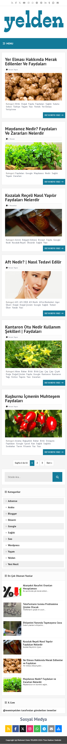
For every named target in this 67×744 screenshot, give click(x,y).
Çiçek (57, 371)
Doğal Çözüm (26, 305)
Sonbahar (10, 446)
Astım (18, 240)
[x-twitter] (20, 3)
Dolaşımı (50, 440)
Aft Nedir (33, 302)
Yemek (37, 106)
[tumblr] (49, 3)
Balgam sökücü (29, 240)
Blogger (12, 513)
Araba (11, 507)
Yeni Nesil (13, 564)
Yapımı (22, 377)
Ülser (8, 307)
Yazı (31, 106)
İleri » (49, 463)
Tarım (19, 446)
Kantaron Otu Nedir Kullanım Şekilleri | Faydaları (32, 329)
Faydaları (39, 104)
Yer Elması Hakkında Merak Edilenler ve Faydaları (31, 61)
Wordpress (14, 545)
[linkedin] (45, 3)
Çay (46, 371)
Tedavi (52, 305)
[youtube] (24, 3)
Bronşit (41, 240)
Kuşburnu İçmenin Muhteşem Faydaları (32, 398)
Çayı (51, 371)
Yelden (11, 557)
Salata (56, 104)
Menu (9, 43)
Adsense (12, 501)
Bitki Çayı (38, 371)
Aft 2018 (24, 302)
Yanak (15, 307)
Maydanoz (39, 173)
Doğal (24, 104)
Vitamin (27, 446)
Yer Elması (47, 106)
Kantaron (46, 374)
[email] (58, 3)
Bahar (24, 371)
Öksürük (31, 242)
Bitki (17, 104)
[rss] (12, 3)
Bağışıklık (27, 440)
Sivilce (14, 377)
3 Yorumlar (12, 206)
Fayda (31, 104)
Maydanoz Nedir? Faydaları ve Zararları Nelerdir (31, 131)
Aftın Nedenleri (46, 302)
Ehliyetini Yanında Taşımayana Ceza (42, 622)
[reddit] (53, 3)
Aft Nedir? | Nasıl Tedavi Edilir (33, 262)
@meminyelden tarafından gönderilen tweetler (29, 710)
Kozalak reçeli (19, 242)
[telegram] (37, 3)
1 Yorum (11, 139)
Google (29, 173)
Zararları (17, 176)
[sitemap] (58, 729)
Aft (16, 302)
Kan (33, 443)
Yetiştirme (11, 109)
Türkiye (16, 106)
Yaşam (24, 106)
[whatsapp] (33, 3)
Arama (18, 440)
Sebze (9, 106)
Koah (8, 242)
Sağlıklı (47, 443)
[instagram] (28, 3)
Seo (10, 538)
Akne (17, 371)
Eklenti (12, 519)
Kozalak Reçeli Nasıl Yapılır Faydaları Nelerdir (30, 197)
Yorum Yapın (13, 70)
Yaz (34, 446)
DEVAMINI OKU (53, 115)
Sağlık (49, 104)
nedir (47, 173)
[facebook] (16, 3)
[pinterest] (41, 3)
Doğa (8, 374)
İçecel (27, 443)
